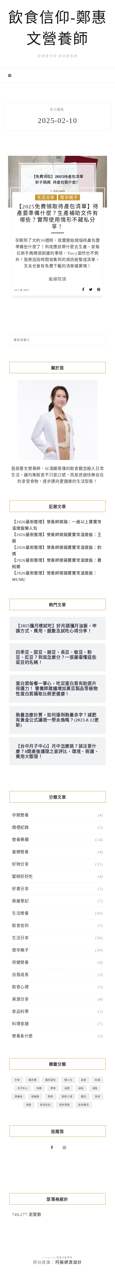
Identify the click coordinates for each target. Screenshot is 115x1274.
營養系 (18, 1096)
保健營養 (20, 962)
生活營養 (20, 913)
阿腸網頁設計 (68, 1262)
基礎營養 (20, 852)
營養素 (35, 1096)
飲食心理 (20, 987)
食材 (97, 1096)
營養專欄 (20, 840)
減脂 (81, 1088)
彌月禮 (32, 1079)
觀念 (83, 1096)
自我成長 (20, 975)
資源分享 (20, 999)
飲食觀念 (83, 1104)
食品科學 (20, 1011)
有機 (39, 1088)
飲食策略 (64, 1104)
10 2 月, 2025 (21, 290)
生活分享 (46, 197)
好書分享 (20, 889)
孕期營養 (20, 815)
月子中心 (22, 1088)
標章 (53, 1088)
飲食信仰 (20, 925)
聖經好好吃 (22, 876)
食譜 (29, 1104)
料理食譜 (20, 1024)
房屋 (83, 1079)
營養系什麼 (22, 1036)
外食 (17, 1079)
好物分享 (20, 864)
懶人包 (68, 1079)
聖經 (50, 1096)
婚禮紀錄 (20, 827)
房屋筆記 (20, 901)
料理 (97, 1079)
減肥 (67, 1088)
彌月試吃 (50, 1079)
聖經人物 (67, 1096)
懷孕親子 (69, 197)
